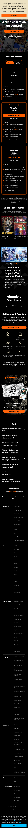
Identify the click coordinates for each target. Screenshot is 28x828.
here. (19, 822)
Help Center (12, 491)
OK (14, 825)
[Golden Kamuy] (7, 227)
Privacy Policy (17, 820)
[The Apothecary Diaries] (20, 227)
